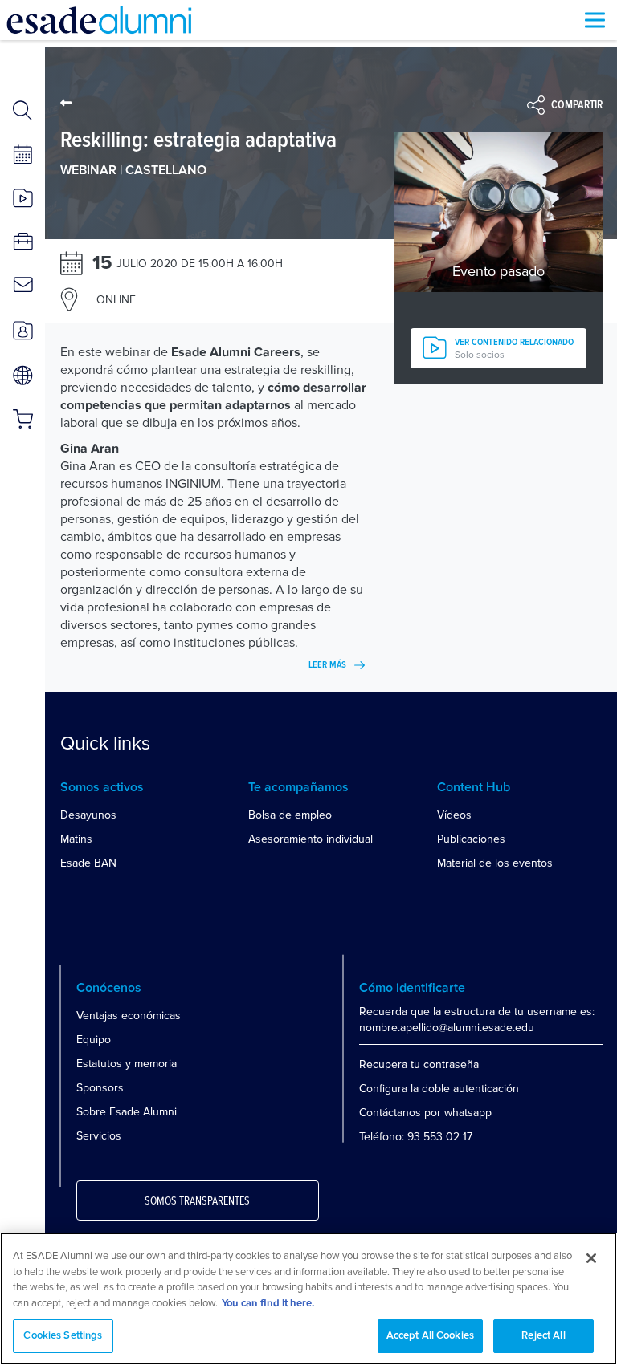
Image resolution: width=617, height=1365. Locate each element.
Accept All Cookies (430, 1335)
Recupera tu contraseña (419, 1064)
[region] (308, 1299)
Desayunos (88, 815)
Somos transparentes (197, 1201)
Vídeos (454, 815)
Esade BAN (88, 863)
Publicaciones (471, 839)
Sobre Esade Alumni (126, 1112)
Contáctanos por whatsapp (425, 1112)
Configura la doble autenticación (439, 1088)
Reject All (543, 1335)
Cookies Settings (62, 1335)
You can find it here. (268, 1303)
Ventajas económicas (128, 1015)
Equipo (93, 1039)
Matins (76, 839)
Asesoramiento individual (310, 839)
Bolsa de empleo (290, 815)
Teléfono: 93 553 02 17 (415, 1137)
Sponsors (100, 1088)
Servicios (98, 1136)
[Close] (591, 1258)
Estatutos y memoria (126, 1063)
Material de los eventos (495, 863)
